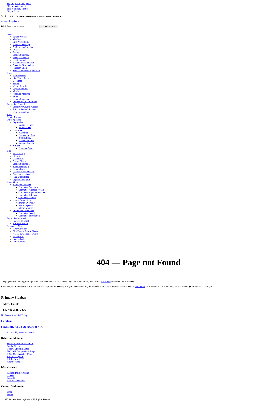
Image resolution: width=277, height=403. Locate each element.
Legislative (18, 122)
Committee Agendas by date (31, 190)
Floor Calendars (20, 228)
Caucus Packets (20, 239)
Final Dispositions (21, 177)
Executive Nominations (23, 65)
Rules (15, 49)
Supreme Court (26, 148)
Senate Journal (19, 60)
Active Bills (18, 158)
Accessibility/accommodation (20, 332)
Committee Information (29, 215)
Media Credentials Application (26, 70)
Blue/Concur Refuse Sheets (25, 231)
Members (17, 39)
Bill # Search (7, 26)
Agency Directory (27, 143)
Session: (5, 16)
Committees (12, 182)
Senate (10, 34)
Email (9, 392)
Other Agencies (14, 119)
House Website (19, 75)
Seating (16, 52)
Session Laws (19, 169)
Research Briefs (20, 68)
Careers (10, 375)
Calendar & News (15, 226)
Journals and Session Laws (25, 101)
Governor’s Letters (21, 174)
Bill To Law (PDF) (15, 359)
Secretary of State (27, 135)
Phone (10, 394)
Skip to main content (16, 6)
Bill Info (16, 156)
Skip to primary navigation (19, 3)
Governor (23, 132)
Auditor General (26, 125)
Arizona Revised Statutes (24, 109)
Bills (9, 151)
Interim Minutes (25, 208)
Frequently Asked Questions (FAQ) (22, 326)
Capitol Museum (14, 117)
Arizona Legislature (10, 21)
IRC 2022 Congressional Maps (21, 351)
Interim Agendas (25, 205)
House (10, 73)
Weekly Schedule (21, 57)
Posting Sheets (19, 161)
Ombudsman (25, 127)
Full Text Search (20, 223)
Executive (17, 130)
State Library (25, 138)
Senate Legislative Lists (23, 62)
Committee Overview (28, 187)
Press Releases (19, 241)
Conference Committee (23, 210)
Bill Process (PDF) (15, 356)
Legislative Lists (20, 88)
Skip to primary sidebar (17, 8)
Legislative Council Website (25, 107)
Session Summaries (21, 164)
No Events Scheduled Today (14, 315)
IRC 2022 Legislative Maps (19, 354)
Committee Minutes (27, 197)
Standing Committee (22, 184)
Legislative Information (17, 218)
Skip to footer (13, 11)
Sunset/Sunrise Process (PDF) (20, 343)
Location (6, 320)
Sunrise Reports (14, 346)
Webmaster (140, 286)
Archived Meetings (21, 44)
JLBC (9, 114)
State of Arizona (26, 140)
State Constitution (21, 112)
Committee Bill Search (28, 195)
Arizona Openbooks (16, 380)
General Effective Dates (23, 171)
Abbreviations (13, 361)
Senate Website (20, 36)
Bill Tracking (19, 153)
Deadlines (17, 81)
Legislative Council (16, 104)
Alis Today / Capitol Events (25, 234)
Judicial (16, 145)
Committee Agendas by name (31, 192)
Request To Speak (21, 221)
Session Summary (21, 55)
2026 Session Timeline (23, 47)
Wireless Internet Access (18, 373)
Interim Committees (22, 200)
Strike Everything (21, 166)
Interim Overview (26, 203)
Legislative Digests (21, 179)
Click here (106, 281)
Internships (12, 378)
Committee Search (26, 213)
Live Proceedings (21, 42)
